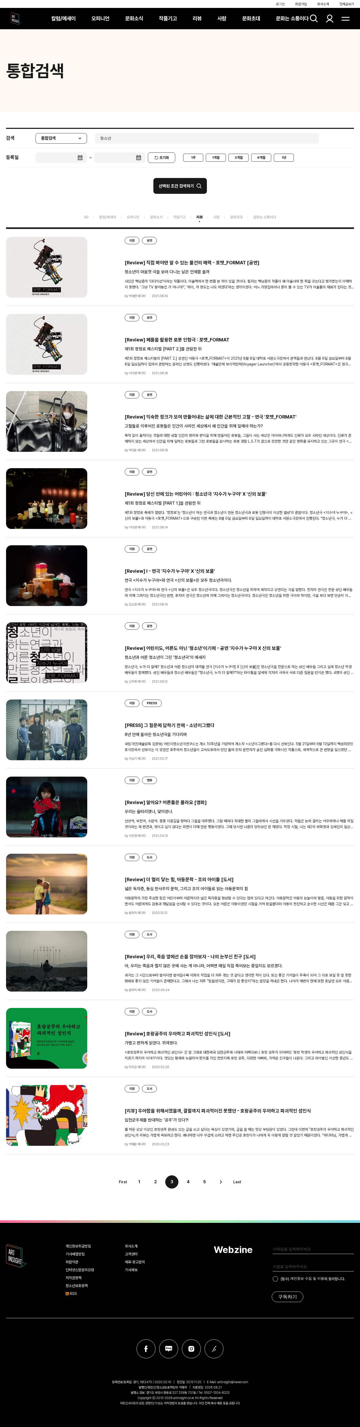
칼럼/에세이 (63, 18)
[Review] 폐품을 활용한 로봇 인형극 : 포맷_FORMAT (177, 339)
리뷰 (197, 18)
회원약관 (72, 1262)
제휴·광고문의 (135, 1262)
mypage (330, 18)
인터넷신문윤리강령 (80, 1270)
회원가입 (301, 4)
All (86, 217)
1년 (284, 157)
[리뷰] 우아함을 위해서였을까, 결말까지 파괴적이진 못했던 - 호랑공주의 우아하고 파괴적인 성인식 (218, 1111)
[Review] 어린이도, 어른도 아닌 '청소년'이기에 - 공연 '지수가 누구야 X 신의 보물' (203, 648)
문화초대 (251, 18)
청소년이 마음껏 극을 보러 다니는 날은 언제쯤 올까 (167, 271)
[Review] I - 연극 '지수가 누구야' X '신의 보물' (170, 571)
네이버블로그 (168, 1348)
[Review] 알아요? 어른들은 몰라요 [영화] (166, 802)
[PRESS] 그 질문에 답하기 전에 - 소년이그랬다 (170, 725)
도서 (149, 857)
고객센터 (131, 1254)
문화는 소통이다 (292, 18)
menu (345, 18)
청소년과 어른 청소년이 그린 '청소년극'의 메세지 (165, 657)
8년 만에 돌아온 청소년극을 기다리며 (156, 734)
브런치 (214, 1348)
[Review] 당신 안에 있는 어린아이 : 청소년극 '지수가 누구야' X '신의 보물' (196, 494)
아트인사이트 (16, 18)
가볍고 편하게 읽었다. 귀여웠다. (151, 1042)
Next (220, 1182)
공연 (149, 240)
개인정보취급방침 (78, 1246)
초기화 (164, 158)
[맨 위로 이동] (346, 1206)
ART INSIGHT (16, 1256)
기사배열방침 (75, 1254)
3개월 (239, 157)
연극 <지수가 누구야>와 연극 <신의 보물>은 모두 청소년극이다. (178, 580)
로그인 (280, 4)
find (314, 18)
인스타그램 (191, 1348)
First (123, 1182)
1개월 (216, 157)
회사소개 (323, 4)
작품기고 (168, 18)
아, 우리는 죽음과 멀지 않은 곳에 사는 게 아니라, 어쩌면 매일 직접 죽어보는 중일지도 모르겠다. (204, 965)
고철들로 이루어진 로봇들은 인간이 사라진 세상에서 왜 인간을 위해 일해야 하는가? (194, 426)
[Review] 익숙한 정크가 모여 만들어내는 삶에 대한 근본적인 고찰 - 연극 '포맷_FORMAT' (210, 417)
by (135, 296)
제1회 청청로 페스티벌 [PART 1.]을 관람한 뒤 (163, 503)
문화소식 (134, 18)
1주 (193, 157)
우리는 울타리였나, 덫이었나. (149, 811)
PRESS (152, 703)
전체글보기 (346, 4)
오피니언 (100, 18)
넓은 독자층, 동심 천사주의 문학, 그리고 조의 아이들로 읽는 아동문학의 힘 (186, 888)
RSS (73, 1294)
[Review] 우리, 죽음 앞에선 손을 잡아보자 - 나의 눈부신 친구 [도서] (190, 956)
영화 (149, 780)
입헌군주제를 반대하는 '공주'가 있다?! (156, 1120)
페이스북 (146, 1348)
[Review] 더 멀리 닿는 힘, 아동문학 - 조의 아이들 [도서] (179, 879)
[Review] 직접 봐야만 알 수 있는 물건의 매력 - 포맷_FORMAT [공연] (192, 262)
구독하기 (287, 1296)
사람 (221, 18)
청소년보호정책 (77, 1286)
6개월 (261, 157)
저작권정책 (73, 1278)
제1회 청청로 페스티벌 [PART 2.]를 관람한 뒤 (163, 348)
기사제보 (131, 1270)
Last (237, 1182)
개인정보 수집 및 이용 (307, 1278)
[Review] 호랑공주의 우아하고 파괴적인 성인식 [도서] (177, 1033)
